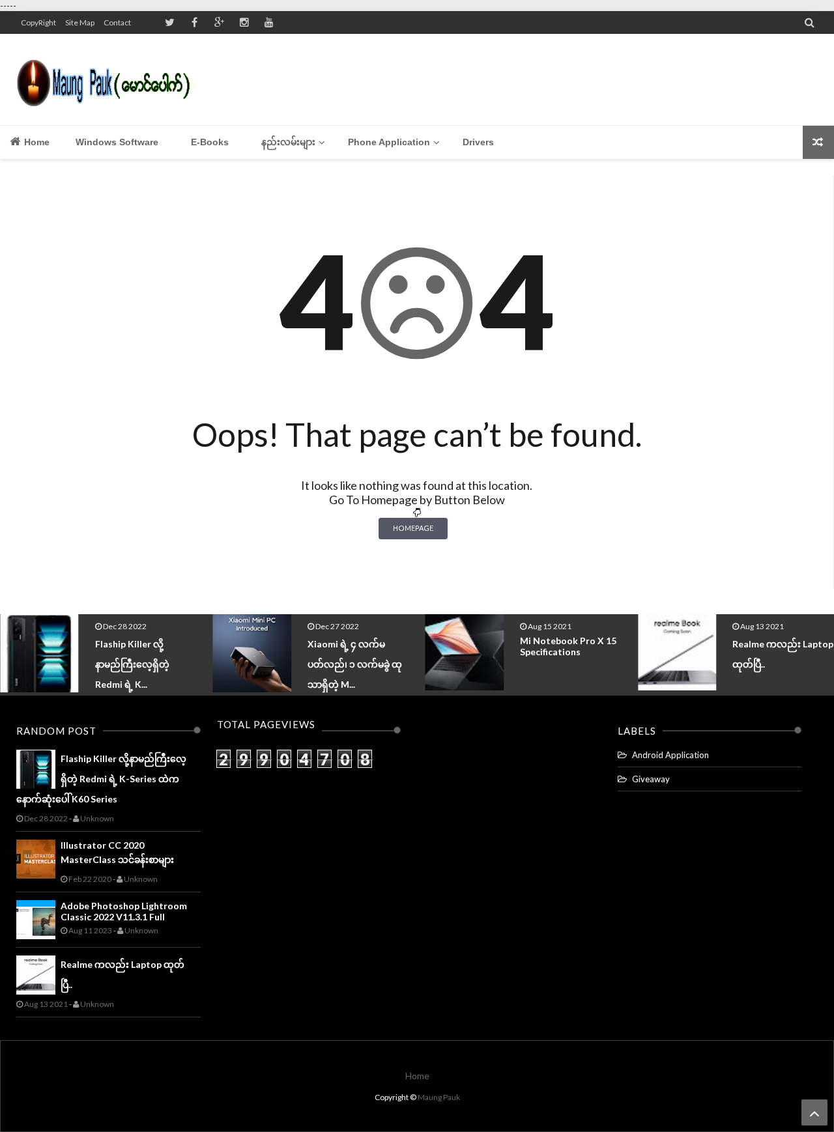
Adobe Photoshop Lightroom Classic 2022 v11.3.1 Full (124, 911)
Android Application (670, 755)
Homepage (413, 528)
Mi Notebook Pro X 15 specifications (356, 646)
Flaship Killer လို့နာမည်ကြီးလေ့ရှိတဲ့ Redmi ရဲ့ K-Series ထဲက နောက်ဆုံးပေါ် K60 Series (101, 778)
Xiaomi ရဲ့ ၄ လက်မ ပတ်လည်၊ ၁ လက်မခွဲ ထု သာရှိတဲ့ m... (142, 664)
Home (36, 142)
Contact (117, 22)
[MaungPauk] (109, 79)
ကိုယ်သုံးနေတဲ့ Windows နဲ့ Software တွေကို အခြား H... (782, 664)
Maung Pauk (439, 1097)
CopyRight (38, 22)
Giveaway (651, 779)
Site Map (79, 22)
